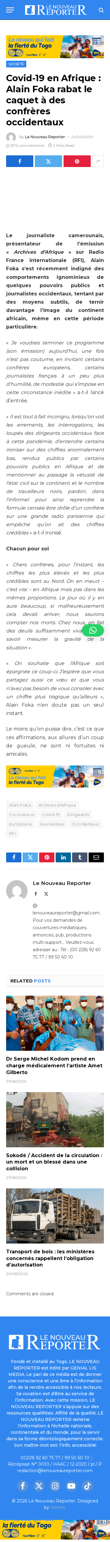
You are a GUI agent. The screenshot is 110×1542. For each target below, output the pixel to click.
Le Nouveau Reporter (45, 137)
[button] (93, 630)
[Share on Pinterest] (77, 161)
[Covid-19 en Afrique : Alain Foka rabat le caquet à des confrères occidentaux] (55, 198)
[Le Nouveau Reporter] (56, 10)
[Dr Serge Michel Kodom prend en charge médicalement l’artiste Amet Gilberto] (55, 1023)
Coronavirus (21, 814)
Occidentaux (85, 824)
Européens (20, 824)
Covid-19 (51, 814)
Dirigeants (78, 814)
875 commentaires (27, 145)
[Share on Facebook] (19, 161)
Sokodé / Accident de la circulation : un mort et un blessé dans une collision (54, 1162)
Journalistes (52, 824)
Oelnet (57, 1507)
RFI (12, 833)
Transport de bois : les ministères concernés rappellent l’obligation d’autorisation (50, 1258)
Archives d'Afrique (57, 805)
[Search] (100, 10)
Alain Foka (20, 805)
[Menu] (10, 10)
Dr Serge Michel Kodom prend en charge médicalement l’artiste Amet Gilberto (54, 1065)
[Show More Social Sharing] (98, 161)
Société (16, 64)
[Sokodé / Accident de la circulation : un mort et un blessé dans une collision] (55, 1119)
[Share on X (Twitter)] (48, 161)
